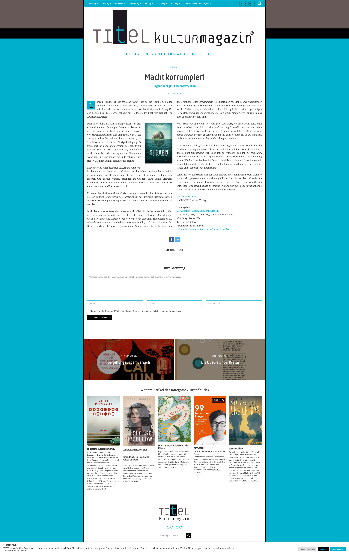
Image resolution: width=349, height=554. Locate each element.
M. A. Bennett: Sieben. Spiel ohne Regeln (198, 210)
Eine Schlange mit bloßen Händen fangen (173, 446)
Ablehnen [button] (323, 549)
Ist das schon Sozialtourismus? (101, 449)
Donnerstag (134, 3)
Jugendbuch (174, 67)
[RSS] (255, 3)
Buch (181, 250)
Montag (92, 3)
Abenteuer (170, 250)
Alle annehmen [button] (337, 549)
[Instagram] (250, 3)
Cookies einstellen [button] (307, 549)
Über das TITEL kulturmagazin (196, 3)
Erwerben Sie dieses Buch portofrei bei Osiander (203, 229)
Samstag (161, 3)
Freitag (148, 3)
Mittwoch (119, 3)
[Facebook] (241, 3)
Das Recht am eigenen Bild (135, 449)
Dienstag (105, 3)
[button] (188, 535)
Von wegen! (199, 448)
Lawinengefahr (236, 448)
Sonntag (174, 3)
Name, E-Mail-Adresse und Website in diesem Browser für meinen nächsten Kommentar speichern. (136, 311)
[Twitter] (246, 3)
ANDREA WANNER (188, 196)
